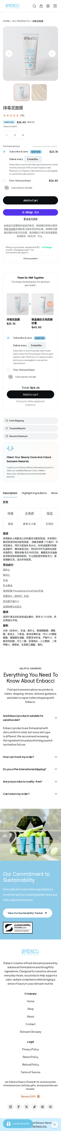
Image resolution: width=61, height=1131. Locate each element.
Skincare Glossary (30, 1031)
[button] (34, 6)
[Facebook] (18, 1107)
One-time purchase (20, 180)
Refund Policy (30, 1064)
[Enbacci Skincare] (13, 6)
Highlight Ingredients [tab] (34, 493)
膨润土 (6, 574)
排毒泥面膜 (13, 319)
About (30, 1016)
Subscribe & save (24, 151)
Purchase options (11, 146)
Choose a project (30, 258)
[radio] (4, 151)
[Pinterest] (42, 1107)
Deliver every (16, 159)
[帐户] (48, 6)
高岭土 (6, 569)
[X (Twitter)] (26, 1107)
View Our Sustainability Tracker (25, 913)
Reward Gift (28, 1096)
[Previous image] (8, 53)
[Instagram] (10, 1107)
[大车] (41, 6)
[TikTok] (34, 1107)
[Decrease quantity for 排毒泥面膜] (6, 135)
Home (6, 21)
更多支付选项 (30, 218)
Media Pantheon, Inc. (36, 1126)
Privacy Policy (30, 1049)
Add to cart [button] (30, 394)
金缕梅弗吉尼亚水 (12, 606)
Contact (30, 1024)
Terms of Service (30, 1072)
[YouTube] (50, 1107)
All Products (21, 21)
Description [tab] (10, 493)
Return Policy (30, 1057)
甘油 (5, 580)
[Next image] (52, 53)
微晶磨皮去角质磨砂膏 (42, 321)
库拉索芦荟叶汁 (11, 601)
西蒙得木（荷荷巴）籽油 (16, 596)
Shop (30, 1008)
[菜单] (54, 6)
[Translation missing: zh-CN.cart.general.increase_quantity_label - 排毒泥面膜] (23, 135)
